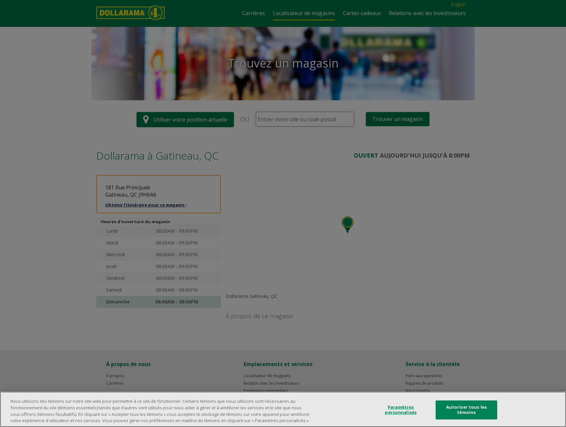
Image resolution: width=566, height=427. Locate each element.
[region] (283, 409)
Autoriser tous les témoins (466, 409)
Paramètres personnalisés (401, 409)
